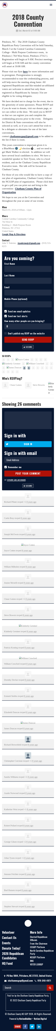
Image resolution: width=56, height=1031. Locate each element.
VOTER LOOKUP (36, 964)
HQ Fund (7, 963)
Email (7, 287)
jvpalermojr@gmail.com (29, 243)
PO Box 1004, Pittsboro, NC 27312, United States (29, 975)
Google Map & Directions (14, 234)
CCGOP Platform (37, 947)
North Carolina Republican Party (42, 952)
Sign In (28, 444)
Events (6, 943)
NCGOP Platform (37, 957)
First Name (9, 263)
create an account (16, 479)
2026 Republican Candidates (13, 955)
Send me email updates (19, 311)
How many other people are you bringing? (24, 321)
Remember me (15, 467)
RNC (32, 961)
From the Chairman (38, 943)
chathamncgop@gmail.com (24, 136)
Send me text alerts (18, 316)
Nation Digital (40, 1018)
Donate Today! (11, 948)
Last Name (9, 275)
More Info (36, 932)
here (25, 71)
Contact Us (9, 937)
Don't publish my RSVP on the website (26, 333)
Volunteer (8, 932)
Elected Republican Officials (38, 938)
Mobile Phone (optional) (15, 299)
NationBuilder (25, 1018)
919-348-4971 (44, 980)
